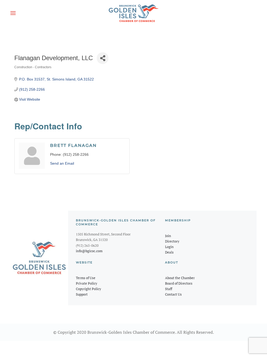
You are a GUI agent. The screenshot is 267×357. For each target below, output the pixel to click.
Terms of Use (85, 277)
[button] (13, 13)
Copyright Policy (88, 288)
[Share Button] (102, 58)
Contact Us (173, 294)
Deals (169, 252)
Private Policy (86, 283)
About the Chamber (180, 277)
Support (82, 294)
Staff (168, 288)
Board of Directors (178, 283)
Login (169, 246)
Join (168, 235)
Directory (172, 241)
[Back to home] (133, 13)
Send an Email (62, 163)
